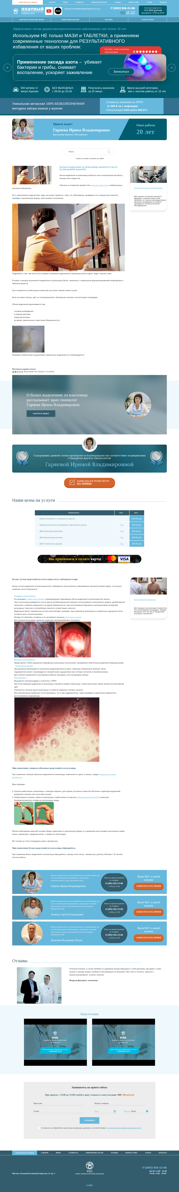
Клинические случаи (99, 2)
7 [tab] (153, 52)
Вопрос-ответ (134, 2)
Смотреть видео (41, 414)
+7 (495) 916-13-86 (122, 8)
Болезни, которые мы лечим (31, 19)
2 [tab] (137, 52)
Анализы (109, 19)
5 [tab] (147, 52)
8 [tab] (156, 52)
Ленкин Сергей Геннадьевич (67, 914)
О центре (52, 2)
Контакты (163, 2)
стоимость (79, 2)
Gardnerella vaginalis (24, 666)
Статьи (149, 2)
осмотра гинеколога (99, 185)
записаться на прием (27, 2)
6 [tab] (150, 52)
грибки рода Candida (35, 599)
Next (169, 67)
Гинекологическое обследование (148, 188)
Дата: (96, 1111)
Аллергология (147, 19)
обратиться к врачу (73, 617)
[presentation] (135, 959)
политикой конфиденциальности (124, 1128)
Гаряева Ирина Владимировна (68, 886)
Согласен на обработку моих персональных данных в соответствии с (91, 1128)
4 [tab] (144, 52)
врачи (65, 2)
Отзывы (118, 2)
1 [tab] (134, 52)
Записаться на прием (148, 886)
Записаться (121, 71)
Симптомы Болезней (70, 19)
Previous (9, 67)
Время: (127, 1111)
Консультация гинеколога (145, 600)
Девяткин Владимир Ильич (66, 940)
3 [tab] (140, 52)
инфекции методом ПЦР (87, 797)
